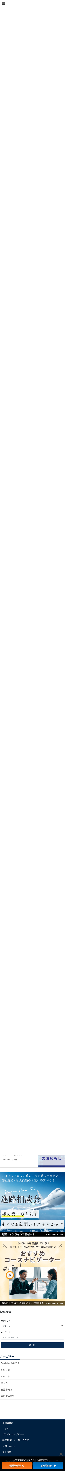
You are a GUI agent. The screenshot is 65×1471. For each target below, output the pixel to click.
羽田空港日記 (7, 1396)
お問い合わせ (9, 1446)
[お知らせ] (51, 1155)
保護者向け (6, 1389)
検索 (32, 1345)
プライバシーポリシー (13, 1434)
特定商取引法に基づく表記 (15, 1440)
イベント (5, 1376)
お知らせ (5, 1369)
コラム (4, 1382)
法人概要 (6, 1451)
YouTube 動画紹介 (10, 1362)
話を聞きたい (47, 1465)
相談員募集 (7, 1422)
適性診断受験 (15, 1465)
